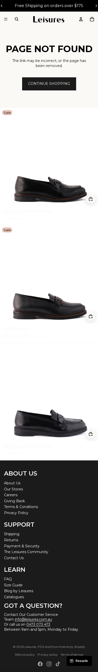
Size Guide (13, 585)
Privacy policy (47, 654)
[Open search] (16, 19)
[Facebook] (40, 664)
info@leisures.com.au (33, 619)
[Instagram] (49, 664)
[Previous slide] (2, 5)
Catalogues (14, 597)
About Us (12, 483)
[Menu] (6, 19)
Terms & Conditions (21, 507)
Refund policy (25, 654)
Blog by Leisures (18, 591)
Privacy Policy (16, 513)
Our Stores (13, 489)
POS (40, 647)
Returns (11, 540)
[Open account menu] (80, 19)
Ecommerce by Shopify (68, 647)
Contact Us (14, 558)
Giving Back (14, 501)
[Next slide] (96, 5)
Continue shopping (49, 83)
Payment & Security (21, 546)
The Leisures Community (26, 552)
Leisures (30, 647)
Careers (10, 495)
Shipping (11, 534)
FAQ (8, 579)
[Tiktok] (58, 664)
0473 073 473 (38, 624)
